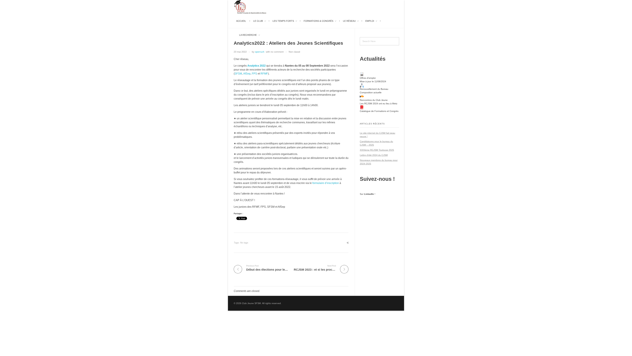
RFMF (264, 73)
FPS (254, 73)
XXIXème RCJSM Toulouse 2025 (377, 150)
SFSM (238, 73)
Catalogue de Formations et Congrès (379, 111)
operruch (259, 51)
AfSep (246, 73)
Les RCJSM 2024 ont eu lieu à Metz (378, 103)
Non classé (294, 51)
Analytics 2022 (256, 65)
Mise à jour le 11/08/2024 (373, 81)
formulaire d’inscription (325, 183)
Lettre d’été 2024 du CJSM (374, 155)
